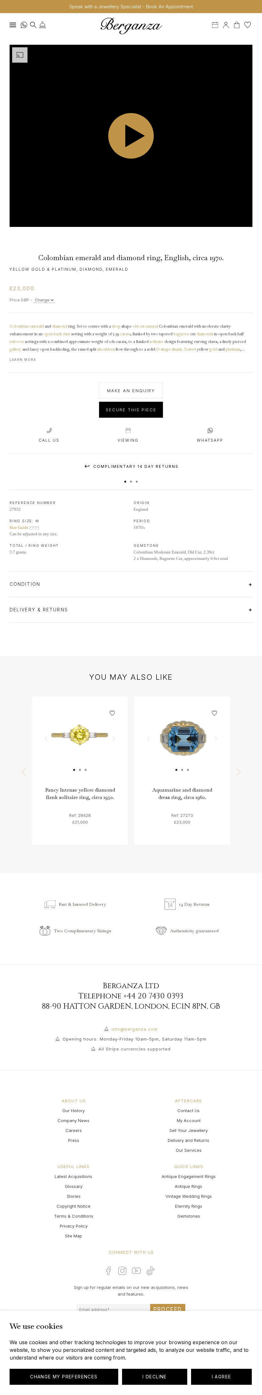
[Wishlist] (247, 24)
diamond (59, 326)
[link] (80, 744)
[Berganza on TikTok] (150, 1271)
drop (116, 326)
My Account (189, 1120)
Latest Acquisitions (73, 1176)
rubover (17, 341)
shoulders (106, 349)
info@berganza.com (135, 1029)
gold (213, 349)
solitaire (157, 341)
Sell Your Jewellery (188, 1130)
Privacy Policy (74, 1225)
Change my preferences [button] (63, 1376)
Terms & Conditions (73, 1216)
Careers (74, 1130)
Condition (26, 584)
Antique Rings (188, 1186)
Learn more (23, 359)
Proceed (167, 1309)
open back (52, 334)
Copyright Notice (73, 1206)
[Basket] (237, 24)
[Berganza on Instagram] (122, 1270)
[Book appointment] (215, 24)
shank (177, 349)
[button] (125, 478)
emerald (37, 326)
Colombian (19, 326)
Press (73, 1140)
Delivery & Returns (40, 609)
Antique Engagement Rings (189, 1176)
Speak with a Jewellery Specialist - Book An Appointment (131, 7)
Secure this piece (131, 409)
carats (125, 334)
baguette (181, 334)
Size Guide (19, 527)
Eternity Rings (188, 1206)
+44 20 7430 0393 (153, 996)
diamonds (204, 334)
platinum (233, 349)
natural (152, 326)
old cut (139, 326)
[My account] (226, 24)
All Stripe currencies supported (134, 1048)
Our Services (189, 1150)
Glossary (73, 1186)
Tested (190, 349)
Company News (73, 1120)
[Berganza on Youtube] (136, 1270)
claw (66, 334)
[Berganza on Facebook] (108, 1270)
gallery (15, 349)
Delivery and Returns (188, 1140)
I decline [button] (155, 1376)
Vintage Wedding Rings (189, 1196)
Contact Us (188, 1110)
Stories (74, 1196)
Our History (73, 1110)
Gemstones (188, 1216)
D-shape (163, 349)
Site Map (73, 1235)
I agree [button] (221, 1376)
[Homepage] (130, 25)
